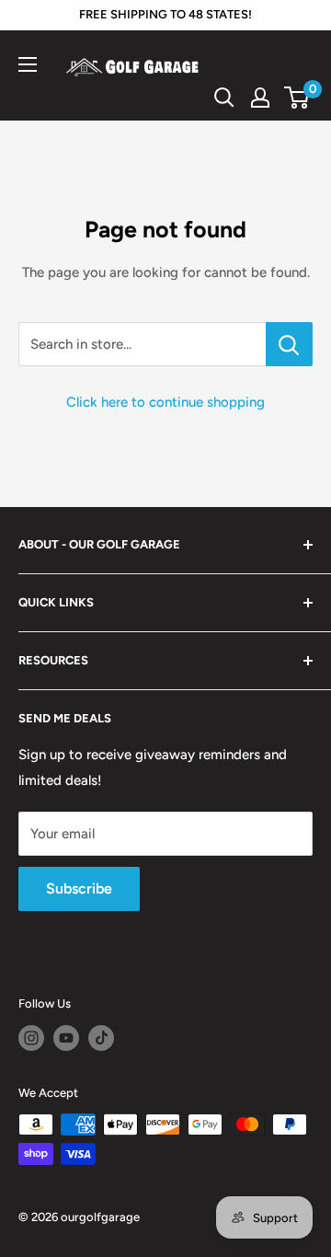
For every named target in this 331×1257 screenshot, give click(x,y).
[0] (297, 97)
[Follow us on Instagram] (31, 1038)
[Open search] (224, 97)
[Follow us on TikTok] (101, 1038)
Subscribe (79, 888)
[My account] (260, 97)
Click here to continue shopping (165, 402)
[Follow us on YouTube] (66, 1038)
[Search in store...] (289, 344)
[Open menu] (27, 64)
